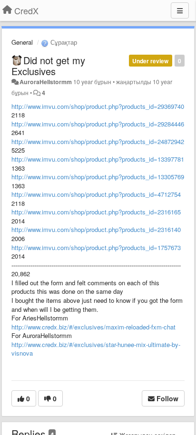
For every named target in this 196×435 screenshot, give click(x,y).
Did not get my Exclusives (48, 65)
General (22, 42)
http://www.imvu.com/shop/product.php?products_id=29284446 (97, 123)
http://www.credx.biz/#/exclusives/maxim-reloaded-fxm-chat (93, 326)
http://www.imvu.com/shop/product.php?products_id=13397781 (97, 159)
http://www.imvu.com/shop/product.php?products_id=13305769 (97, 176)
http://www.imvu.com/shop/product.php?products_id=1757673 (96, 247)
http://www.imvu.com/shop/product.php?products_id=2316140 (96, 229)
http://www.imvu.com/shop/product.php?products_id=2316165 (96, 211)
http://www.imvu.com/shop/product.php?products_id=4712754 (96, 194)
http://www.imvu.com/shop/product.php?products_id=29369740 (97, 106)
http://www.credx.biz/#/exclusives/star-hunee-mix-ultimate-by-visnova (95, 349)
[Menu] (180, 10)
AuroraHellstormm (46, 81)
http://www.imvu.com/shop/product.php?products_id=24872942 (97, 141)
